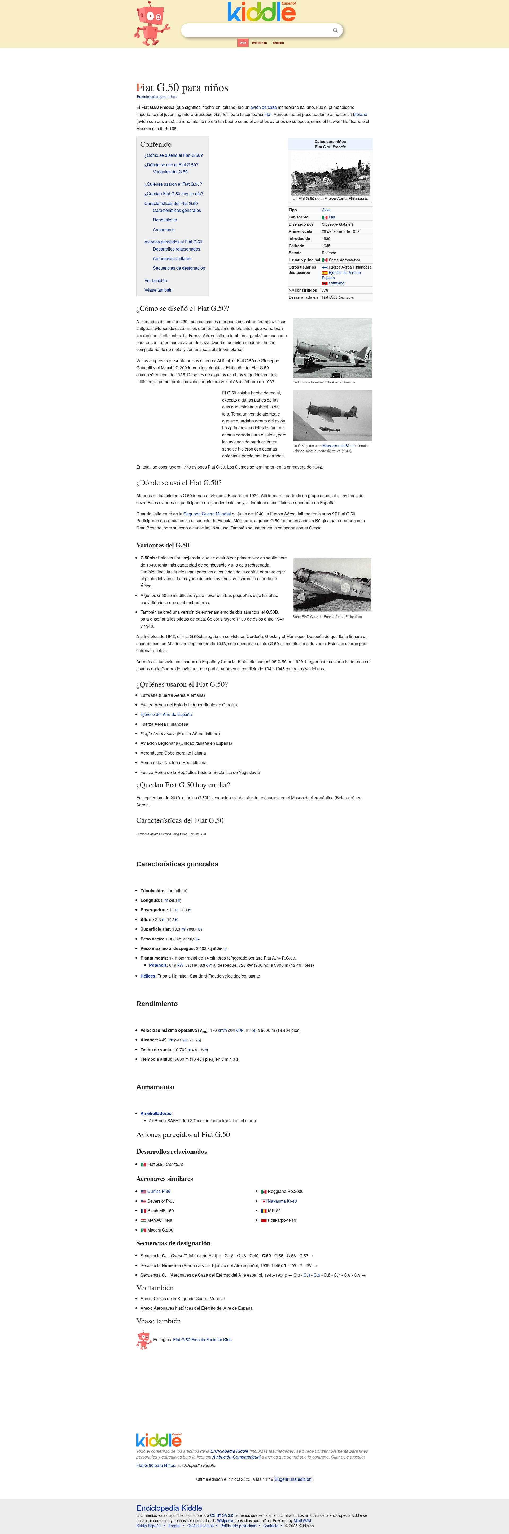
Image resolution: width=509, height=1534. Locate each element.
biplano (360, 114)
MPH (240, 1030)
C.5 (317, 1275)
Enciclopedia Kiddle (229, 1451)
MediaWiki (302, 1520)
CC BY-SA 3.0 (221, 1515)
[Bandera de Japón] (264, 1201)
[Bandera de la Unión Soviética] (264, 1220)
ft (179, 900)
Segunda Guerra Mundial (207, 514)
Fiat (267, 114)
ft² (199, 929)
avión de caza (264, 107)
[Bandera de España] (325, 272)
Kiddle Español (149, 1525)
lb (197, 939)
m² (183, 929)
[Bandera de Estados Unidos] (143, 1191)
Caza (326, 209)
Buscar (335, 30)
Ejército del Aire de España (341, 274)
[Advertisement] (254, 63)
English (278, 42)
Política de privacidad (238, 1525)
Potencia (158, 965)
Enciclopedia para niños (157, 96)
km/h (222, 1030)
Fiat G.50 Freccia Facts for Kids (202, 1339)
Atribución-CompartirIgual (236, 1457)
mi (198, 1039)
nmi (184, 1039)
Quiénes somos (200, 1525)
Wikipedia (225, 1520)
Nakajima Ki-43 (282, 1201)
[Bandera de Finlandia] (325, 267)
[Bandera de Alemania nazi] (325, 283)
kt (253, 1030)
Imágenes (259, 42)
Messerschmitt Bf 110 (339, 445)
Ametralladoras (156, 1113)
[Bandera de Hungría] (143, 1220)
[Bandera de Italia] (325, 217)
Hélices (148, 976)
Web (243, 42)
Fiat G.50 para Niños (155, 1465)
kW (180, 965)
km (170, 1040)
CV (208, 965)
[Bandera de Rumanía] (264, 1210)
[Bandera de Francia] (143, 1210)
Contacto (270, 1525)
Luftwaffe (336, 283)
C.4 (307, 1275)
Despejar (324, 30)
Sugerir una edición (293, 1479)
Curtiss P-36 (158, 1191)
